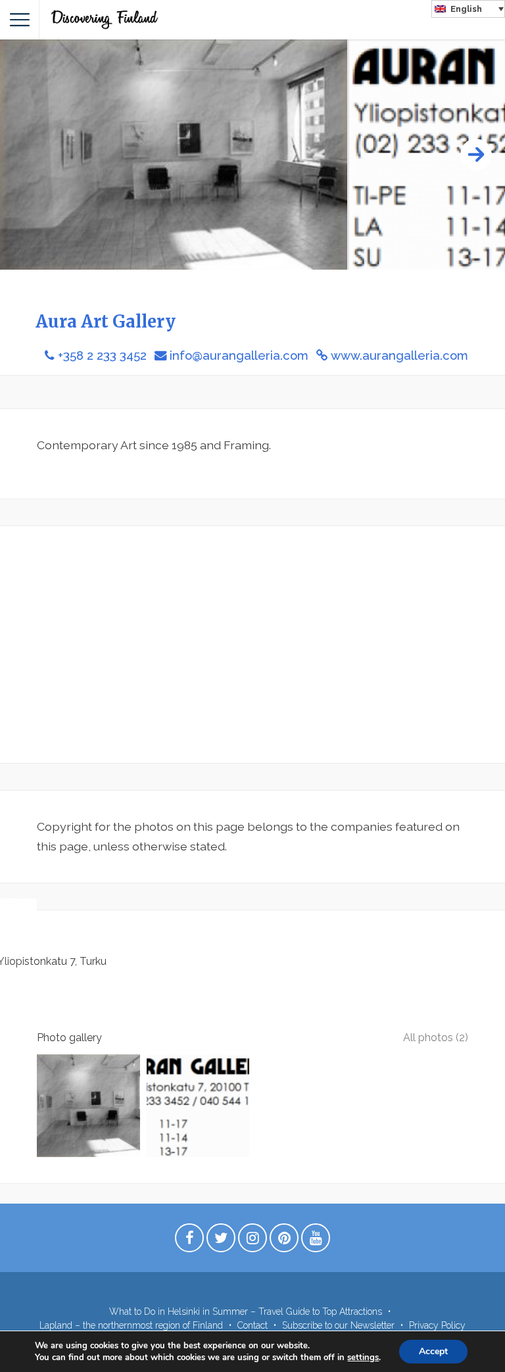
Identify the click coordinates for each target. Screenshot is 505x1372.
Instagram (252, 1241)
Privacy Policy (437, 1325)
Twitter (221, 1241)
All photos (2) (435, 1037)
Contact (252, 1325)
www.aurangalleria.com (399, 355)
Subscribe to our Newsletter (338, 1325)
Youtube (315, 1241)
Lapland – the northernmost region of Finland (131, 1325)
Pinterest (284, 1241)
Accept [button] (433, 1351)
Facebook (189, 1241)
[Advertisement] (252, 644)
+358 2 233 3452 (102, 355)
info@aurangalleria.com (239, 355)
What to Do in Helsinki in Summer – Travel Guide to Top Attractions (245, 1311)
